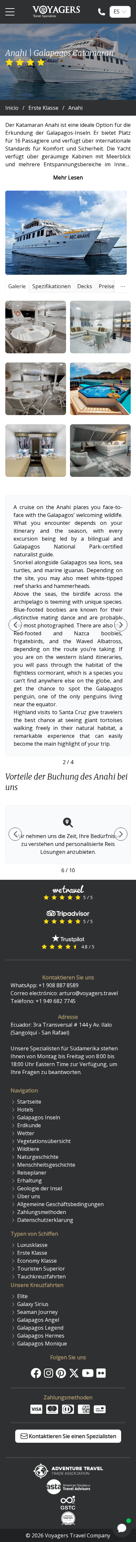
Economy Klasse (37, 1260)
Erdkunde (29, 1125)
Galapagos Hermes (40, 1335)
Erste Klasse (43, 107)
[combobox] (116, 12)
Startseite (29, 1101)
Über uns (28, 1196)
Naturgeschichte (37, 1156)
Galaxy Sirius (33, 1304)
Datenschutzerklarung (45, 1220)
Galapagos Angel (38, 1319)
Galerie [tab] (17, 286)
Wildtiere (28, 1149)
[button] (35, 327)
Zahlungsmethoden (41, 1212)
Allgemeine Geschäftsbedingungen (60, 1204)
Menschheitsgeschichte (46, 1164)
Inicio (11, 107)
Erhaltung (29, 1180)
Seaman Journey (37, 1312)
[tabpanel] (68, 388)
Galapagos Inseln (38, 1117)
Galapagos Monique (42, 1343)
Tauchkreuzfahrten (41, 1276)
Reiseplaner (32, 1172)
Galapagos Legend (40, 1327)
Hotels (25, 1109)
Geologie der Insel (39, 1188)
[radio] (9, 62)
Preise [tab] (106, 286)
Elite (22, 1296)
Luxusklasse (32, 1245)
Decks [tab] (84, 286)
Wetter (25, 1133)
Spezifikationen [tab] (51, 286)
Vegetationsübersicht (44, 1141)
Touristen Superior (41, 1268)
